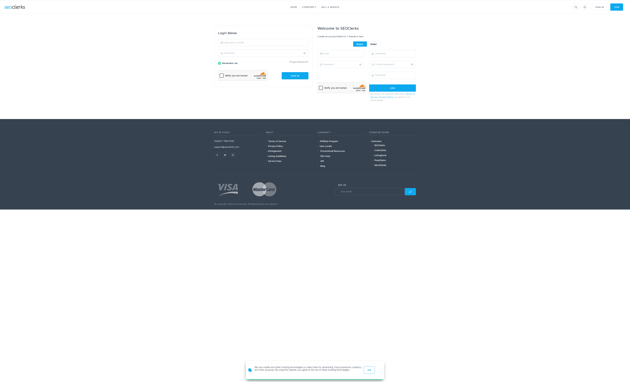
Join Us (342, 184)
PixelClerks (380, 160)
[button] (412, 64)
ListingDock (380, 155)
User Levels (326, 146)
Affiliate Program (329, 141)
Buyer (360, 44)
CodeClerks (380, 150)
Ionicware (376, 141)
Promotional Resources (332, 151)
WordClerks (380, 165)
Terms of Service (277, 141)
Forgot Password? (299, 61)
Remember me (230, 63)
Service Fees (274, 161)
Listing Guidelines (277, 156)
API (322, 161)
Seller (373, 44)
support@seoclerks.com (226, 146)
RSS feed (325, 156)
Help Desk (229, 140)
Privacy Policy (386, 97)
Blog (322, 165)
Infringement (275, 151)
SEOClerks (379, 145)
